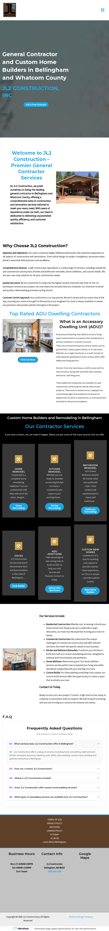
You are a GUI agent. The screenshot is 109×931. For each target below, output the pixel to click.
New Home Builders (90, 591)
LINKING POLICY (54, 830)
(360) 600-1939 (54, 871)
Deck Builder (18, 585)
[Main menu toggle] (102, 10)
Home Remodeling (19, 506)
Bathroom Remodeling (90, 510)
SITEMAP (54, 834)
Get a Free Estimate (36, 104)
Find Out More (28, 359)
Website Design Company (81, 916)
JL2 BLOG (54, 838)
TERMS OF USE (54, 819)
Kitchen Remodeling (55, 506)
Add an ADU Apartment (54, 589)
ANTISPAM (54, 827)
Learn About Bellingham (54, 841)
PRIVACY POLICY (54, 823)
